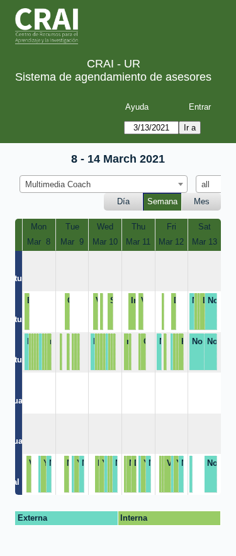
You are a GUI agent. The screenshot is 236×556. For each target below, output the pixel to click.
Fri (171, 226)
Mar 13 (204, 241)
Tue (72, 226)
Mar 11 (138, 241)
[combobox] (104, 184)
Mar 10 (105, 241)
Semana (162, 201)
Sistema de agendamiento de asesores (113, 77)
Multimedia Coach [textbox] (58, 184)
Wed (105, 226)
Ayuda (137, 107)
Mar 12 (171, 241)
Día (123, 201)
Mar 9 (72, 241)
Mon (39, 226)
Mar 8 (38, 241)
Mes (202, 201)
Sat (204, 226)
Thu (138, 226)
